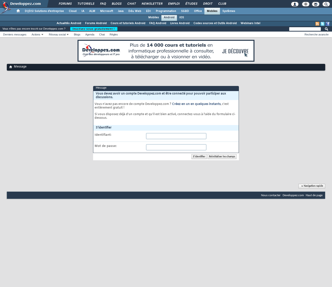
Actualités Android (69, 23)
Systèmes (228, 11)
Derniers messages (14, 34)
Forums (65, 4)
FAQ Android (157, 23)
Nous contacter (271, 195)
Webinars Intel (250, 23)
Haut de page (314, 195)
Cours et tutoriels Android (128, 23)
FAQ (102, 4)
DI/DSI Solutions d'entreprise (44, 11)
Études (191, 4)
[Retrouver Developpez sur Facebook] (328, 24)
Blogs (116, 4)
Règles (114, 34)
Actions (36, 34)
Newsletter (152, 4)
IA (82, 11)
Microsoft (106, 11)
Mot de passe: (106, 146)
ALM (92, 11)
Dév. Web (134, 11)
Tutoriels (86, 4)
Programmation (166, 11)
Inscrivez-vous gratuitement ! (94, 28)
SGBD (185, 11)
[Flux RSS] (317, 24)
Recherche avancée (317, 34)
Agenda (89, 34)
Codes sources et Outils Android (215, 23)
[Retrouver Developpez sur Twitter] (322, 24)
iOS (181, 17)
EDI (148, 11)
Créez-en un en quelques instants (196, 104)
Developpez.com (293, 195)
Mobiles (212, 11)
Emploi (173, 4)
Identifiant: (103, 135)
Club (222, 4)
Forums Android (96, 23)
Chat (131, 4)
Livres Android (180, 23)
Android (169, 17)
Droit (207, 4)
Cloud (73, 11)
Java (120, 11)
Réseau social (57, 34)
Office (198, 11)
